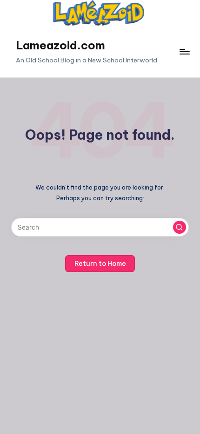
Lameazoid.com (60, 45)
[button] (179, 227)
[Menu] (184, 51)
